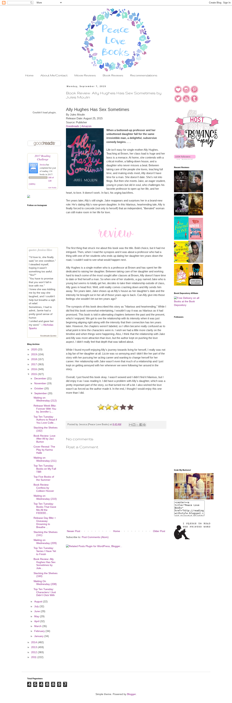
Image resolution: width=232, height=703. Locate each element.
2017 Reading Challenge (43, 157)
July (37, 606)
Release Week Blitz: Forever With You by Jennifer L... (45, 408)
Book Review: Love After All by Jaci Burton (44, 438)
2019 (34, 354)
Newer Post (73, 531)
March (38, 626)
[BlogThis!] (134, 424)
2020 (34, 349)
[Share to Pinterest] (144, 424)
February (39, 631)
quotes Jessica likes (40, 250)
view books (52, 187)
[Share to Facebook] (141, 424)
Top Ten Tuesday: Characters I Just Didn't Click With (45, 592)
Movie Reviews (85, 75)
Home (29, 75)
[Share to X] (137, 424)
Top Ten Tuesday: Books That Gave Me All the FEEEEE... (45, 508)
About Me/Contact (54, 75)
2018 (34, 359)
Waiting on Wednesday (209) (45, 542)
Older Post (159, 531)
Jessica (43, 164)
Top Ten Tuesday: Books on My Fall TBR (45, 468)
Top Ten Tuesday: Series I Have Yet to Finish (45, 551)
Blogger (131, 694)
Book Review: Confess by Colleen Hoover (44, 487)
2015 (34, 374)
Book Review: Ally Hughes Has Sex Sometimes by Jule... (44, 564)
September (41, 393)
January (39, 636)
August (38, 601)
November (40, 383)
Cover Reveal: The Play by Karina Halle (44, 449)
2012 (34, 652)
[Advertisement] (188, 408)
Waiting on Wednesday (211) (45, 459)
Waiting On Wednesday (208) (45, 583)
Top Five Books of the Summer (44, 478)
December (40, 378)
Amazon (86, 126)
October (39, 388)
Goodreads (72, 126)
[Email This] (130, 424)
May (37, 616)
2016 (34, 369)
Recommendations (143, 75)
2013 (34, 647)
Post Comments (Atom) (95, 537)
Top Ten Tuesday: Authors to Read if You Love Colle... (45, 419)
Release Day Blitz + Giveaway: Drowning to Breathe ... (45, 522)
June (37, 611)
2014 (34, 642)
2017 (34, 364)
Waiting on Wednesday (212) (45, 399)
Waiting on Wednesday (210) (45, 497)
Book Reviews (113, 75)
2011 (34, 657)
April (37, 621)
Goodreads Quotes (48, 336)
